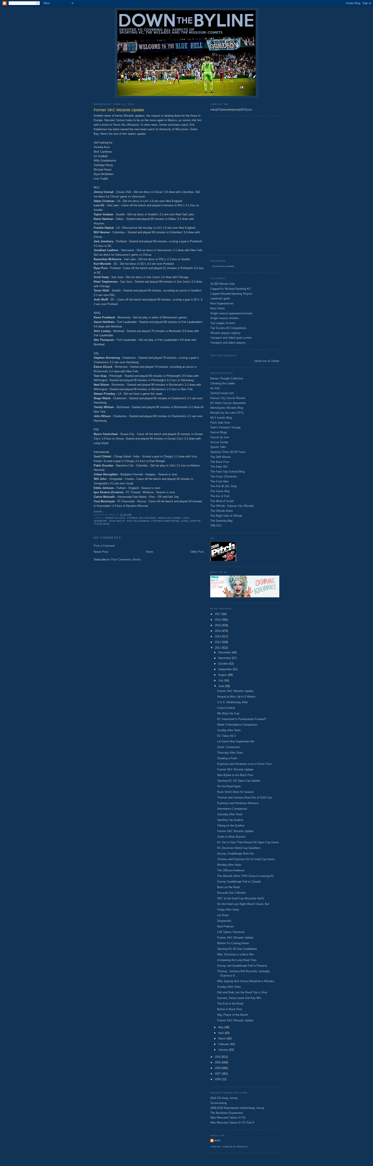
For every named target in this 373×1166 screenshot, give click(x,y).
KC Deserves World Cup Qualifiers (238, 848)
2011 (218, 647)
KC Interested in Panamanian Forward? (241, 719)
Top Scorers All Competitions (228, 328)
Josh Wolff (117, 521)
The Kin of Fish (219, 496)
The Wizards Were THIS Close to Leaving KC (245, 876)
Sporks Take (218, 447)
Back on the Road (228, 887)
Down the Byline (218, 266)
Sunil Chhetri (191, 521)
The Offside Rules (221, 510)
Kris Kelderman (138, 521)
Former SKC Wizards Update (235, 691)
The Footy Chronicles (223, 476)
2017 (218, 614)
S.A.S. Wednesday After (232, 702)
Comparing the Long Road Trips (237, 960)
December (225, 652)
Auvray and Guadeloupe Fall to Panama (242, 965)
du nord (215, 388)
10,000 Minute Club (222, 283)
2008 (218, 1068)
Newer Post (101, 551)
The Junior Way (220, 491)
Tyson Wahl (102, 524)
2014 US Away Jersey (224, 1098)
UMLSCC (216, 525)
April (221, 1033)
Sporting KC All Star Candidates (237, 948)
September (225, 669)
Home (149, 551)
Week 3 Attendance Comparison (237, 724)
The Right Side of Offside (226, 515)
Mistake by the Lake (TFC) (227, 412)
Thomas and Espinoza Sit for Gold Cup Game (246, 859)
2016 (218, 619)
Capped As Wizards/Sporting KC (230, 288)
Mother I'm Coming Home (233, 943)
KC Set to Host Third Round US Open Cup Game (248, 842)
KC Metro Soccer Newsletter (228, 403)
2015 (218, 625)
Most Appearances (222, 303)
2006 (218, 1079)
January (223, 1049)
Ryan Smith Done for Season (235, 792)
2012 (218, 642)
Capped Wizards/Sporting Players (231, 293)
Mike (218, 1140)
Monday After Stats (229, 864)
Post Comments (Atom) (126, 559)
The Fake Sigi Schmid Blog (227, 471)
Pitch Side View (220, 422)
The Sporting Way (221, 520)
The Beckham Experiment (226, 1112)
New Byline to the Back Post (235, 775)
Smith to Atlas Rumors (231, 836)
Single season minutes (224, 318)
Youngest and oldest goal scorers (231, 337)
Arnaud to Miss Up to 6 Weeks (236, 696)
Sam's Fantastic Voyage (225, 427)
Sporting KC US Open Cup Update (238, 780)
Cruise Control (226, 707)
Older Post (197, 551)
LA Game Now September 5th (235, 741)
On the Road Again (229, 786)
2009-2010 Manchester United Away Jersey (237, 1108)
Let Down (223, 915)
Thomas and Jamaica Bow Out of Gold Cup (244, 797)
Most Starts (217, 308)
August (223, 674)
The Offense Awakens (231, 870)
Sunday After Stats (229, 730)
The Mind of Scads (222, 501)
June (221, 686)
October (223, 663)
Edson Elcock (115, 518)
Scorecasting (218, 1103)
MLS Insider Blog (221, 417)
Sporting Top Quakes (230, 820)
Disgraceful (224, 920)
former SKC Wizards (141, 518)
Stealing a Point (227, 758)
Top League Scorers (222, 323)
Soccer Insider (219, 442)
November (225, 658)
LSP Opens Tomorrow (231, 932)
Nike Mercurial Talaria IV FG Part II (232, 1122)
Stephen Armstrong (165, 521)
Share (98, 511)
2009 (218, 1062)
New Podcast (225, 926)
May (221, 1027)
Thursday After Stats (230, 752)
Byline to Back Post (229, 1009)
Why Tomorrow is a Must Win (235, 954)
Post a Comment (104, 545)
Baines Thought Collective (226, 378)
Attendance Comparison (232, 808)
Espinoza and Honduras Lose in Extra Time (244, 763)
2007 (218, 1073)
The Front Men (219, 481)
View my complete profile (229, 1147)
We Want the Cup (228, 713)
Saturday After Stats (230, 814)
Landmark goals (220, 298)
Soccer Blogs (218, 432)
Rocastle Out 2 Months (231, 892)
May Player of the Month (232, 1014)
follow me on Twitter (266, 361)
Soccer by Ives (219, 437)
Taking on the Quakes (231, 825)
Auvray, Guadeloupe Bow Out (235, 853)
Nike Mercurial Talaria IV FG (228, 1117)
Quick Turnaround (228, 747)
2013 (218, 636)
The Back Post (219, 461)
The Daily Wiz (219, 466)
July (221, 680)
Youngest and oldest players (228, 342)
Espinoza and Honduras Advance (238, 803)
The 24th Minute (220, 457)
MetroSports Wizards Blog (226, 407)
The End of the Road (230, 1003)
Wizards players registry (225, 333)
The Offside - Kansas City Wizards (232, 505)
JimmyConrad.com (222, 393)
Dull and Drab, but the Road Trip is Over (242, 992)
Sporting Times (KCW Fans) (227, 452)
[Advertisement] (227, 185)
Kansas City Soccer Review (227, 398)
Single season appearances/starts (231, 313)
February (224, 1044)
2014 (218, 630)
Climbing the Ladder (222, 383)
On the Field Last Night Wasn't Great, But (243, 904)
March (222, 1038)
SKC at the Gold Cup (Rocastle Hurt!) (240, 898)
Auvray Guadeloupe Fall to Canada (239, 881)
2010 (218, 1056)
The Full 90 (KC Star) (223, 486)
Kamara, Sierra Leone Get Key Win (239, 998)
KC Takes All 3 (226, 735)
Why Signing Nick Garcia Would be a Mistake (245, 981)
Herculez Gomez (169, 518)
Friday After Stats (228, 909)
